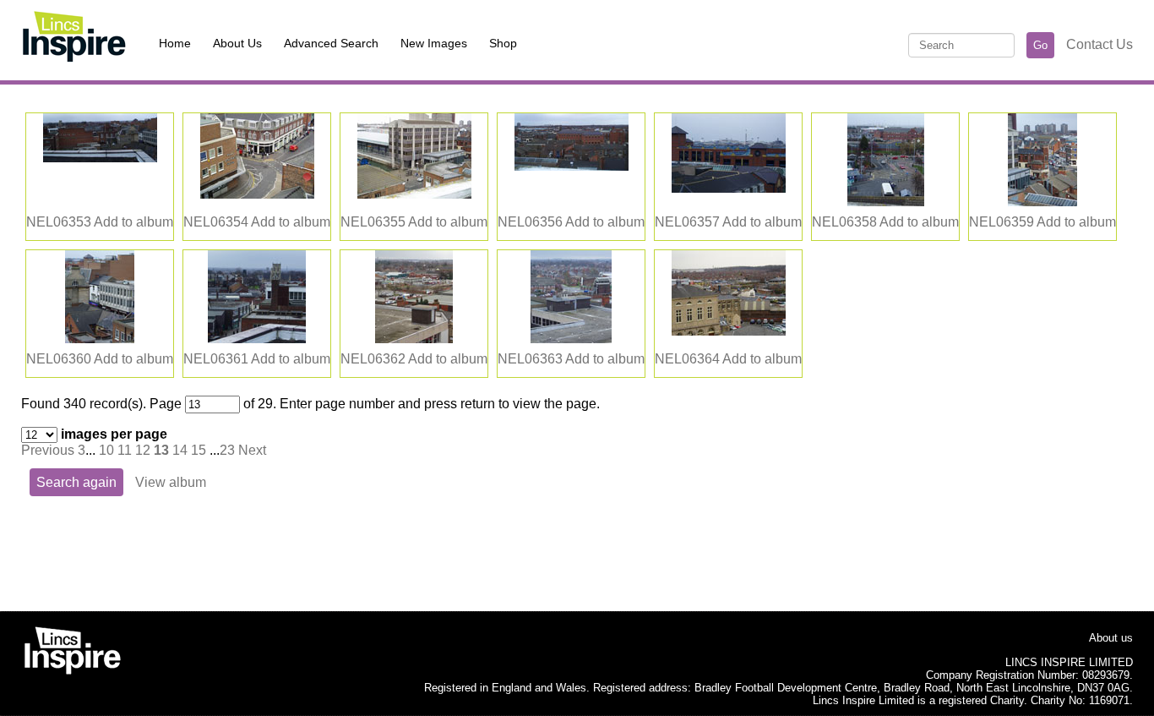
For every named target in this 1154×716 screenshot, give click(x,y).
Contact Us (1099, 44)
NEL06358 (844, 222)
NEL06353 (58, 222)
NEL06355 (373, 222)
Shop (503, 43)
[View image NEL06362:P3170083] (414, 338)
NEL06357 (687, 222)
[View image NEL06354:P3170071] (257, 194)
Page (166, 403)
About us (1111, 637)
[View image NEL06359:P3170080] (1042, 201)
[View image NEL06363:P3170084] (571, 338)
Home (175, 43)
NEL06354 (215, 222)
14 (180, 450)
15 (198, 450)
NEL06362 (373, 359)
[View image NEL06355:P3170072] (414, 194)
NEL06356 (530, 222)
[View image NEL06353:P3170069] (100, 157)
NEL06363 (530, 359)
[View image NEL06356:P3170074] (571, 166)
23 (227, 450)
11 (124, 450)
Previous (47, 450)
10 (106, 450)
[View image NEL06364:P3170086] (729, 331)
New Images (433, 43)
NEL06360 (58, 359)
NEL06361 (215, 359)
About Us (237, 43)
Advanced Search (331, 43)
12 (142, 450)
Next (252, 450)
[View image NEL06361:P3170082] (257, 338)
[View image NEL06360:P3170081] (99, 338)
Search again (76, 482)
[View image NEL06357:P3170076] (729, 188)
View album (170, 482)
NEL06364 (687, 359)
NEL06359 (1001, 222)
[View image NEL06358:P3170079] (885, 201)
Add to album (133, 222)
